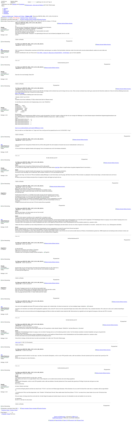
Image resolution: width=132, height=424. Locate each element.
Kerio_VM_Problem (19, 93)
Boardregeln (6, 11)
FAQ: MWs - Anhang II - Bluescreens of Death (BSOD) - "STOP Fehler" (53, 52)
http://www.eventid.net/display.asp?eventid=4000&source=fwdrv (29, 127)
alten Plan (57, 167)
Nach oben (12, 414)
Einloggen (14, 4)
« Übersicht (3, 414)
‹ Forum (8, 414)
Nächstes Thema (32, 17)
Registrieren (21, 4)
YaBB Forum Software (57, 417)
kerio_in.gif (17, 342)
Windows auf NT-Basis (19, 16)
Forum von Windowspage (7, 16)
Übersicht (6, 8)
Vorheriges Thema (24, 17)
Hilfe (5, 9)
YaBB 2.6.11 (75, 416)
